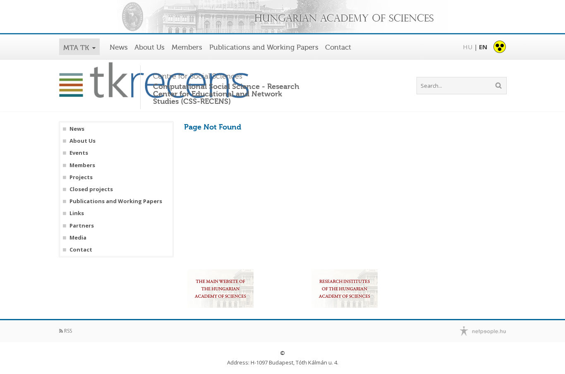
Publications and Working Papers (263, 47)
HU (467, 47)
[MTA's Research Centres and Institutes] (344, 288)
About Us (149, 47)
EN (483, 47)
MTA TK (76, 47)
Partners (81, 225)
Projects (81, 177)
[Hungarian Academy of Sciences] (282, 17)
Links (76, 213)
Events (78, 153)
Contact (338, 47)
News (119, 47)
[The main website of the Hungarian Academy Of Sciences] (220, 288)
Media (77, 237)
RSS (67, 330)
